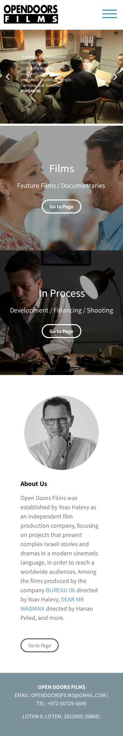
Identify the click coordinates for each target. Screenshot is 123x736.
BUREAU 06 (60, 590)
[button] (7, 76)
